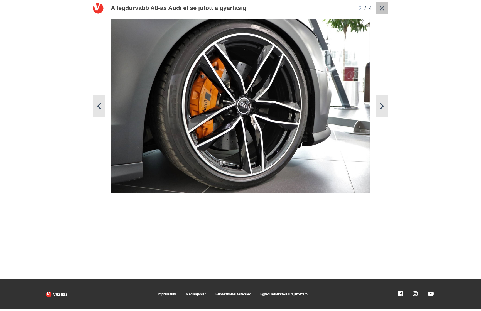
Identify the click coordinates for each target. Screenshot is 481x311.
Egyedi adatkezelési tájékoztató (284, 294)
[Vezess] (57, 294)
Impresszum (167, 294)
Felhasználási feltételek (233, 294)
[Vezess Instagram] (415, 281)
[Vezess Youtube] (430, 281)
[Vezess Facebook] (400, 281)
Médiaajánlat (196, 294)
